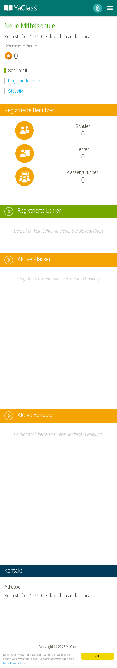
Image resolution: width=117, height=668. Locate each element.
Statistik (15, 91)
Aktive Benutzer (35, 414)
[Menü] (109, 8)
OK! (97, 656)
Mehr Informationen (15, 663)
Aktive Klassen (34, 259)
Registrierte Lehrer (25, 81)
